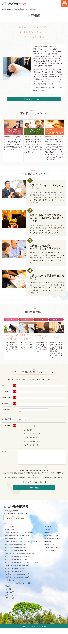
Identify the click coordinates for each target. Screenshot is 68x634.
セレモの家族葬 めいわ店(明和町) (17, 550)
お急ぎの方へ (9, 595)
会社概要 (8, 589)
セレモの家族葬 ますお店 (20, 577)
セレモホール (15, 532)
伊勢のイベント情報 (52, 535)
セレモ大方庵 (24, 535)
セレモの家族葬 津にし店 (14, 571)
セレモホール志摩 (12, 535)
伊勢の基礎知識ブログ (52, 538)
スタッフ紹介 (9, 592)
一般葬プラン (8, 189)
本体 (47, 547)
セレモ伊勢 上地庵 (31, 541)
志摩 (7, 532)
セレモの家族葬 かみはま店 (15, 568)
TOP (4, 523)
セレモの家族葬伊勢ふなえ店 (16, 547)
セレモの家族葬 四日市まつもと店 (17, 556)
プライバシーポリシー (49, 473)
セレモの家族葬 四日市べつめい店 (17, 562)
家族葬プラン (8, 186)
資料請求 (48, 526)
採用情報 (48, 541)
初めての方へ (9, 526)
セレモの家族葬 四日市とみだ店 (23, 553)
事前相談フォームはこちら (34, 99)
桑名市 (8, 577)
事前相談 (8, 586)
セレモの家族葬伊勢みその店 (16, 544)
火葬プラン (8, 183)
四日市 (8, 553)
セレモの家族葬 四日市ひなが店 (17, 559)
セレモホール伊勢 (17, 541)
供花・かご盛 (9, 598)
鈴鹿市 (8, 574)
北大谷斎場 (34, 562)
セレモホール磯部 (28, 532)
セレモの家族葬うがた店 (14, 538)
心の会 (47, 529)
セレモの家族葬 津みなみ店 (20, 565)
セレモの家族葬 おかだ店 (20, 574)
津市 (7, 565)
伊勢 (7, 541)
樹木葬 (47, 532)
